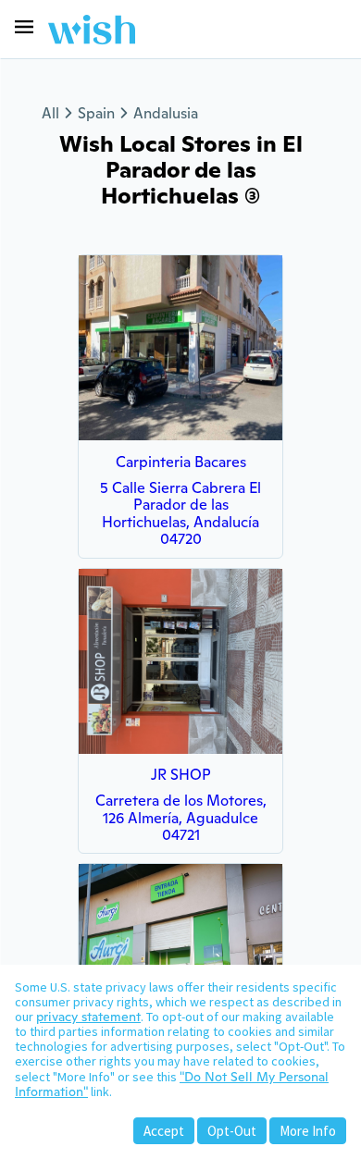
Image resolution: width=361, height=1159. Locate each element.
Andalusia (165, 113)
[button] (24, 26)
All (50, 113)
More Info (308, 1131)
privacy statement (88, 1016)
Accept (163, 1131)
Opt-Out (231, 1131)
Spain (96, 113)
